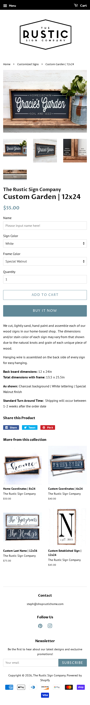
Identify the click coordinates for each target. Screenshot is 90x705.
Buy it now (45, 310)
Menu (12, 6)
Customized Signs (28, 64)
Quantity (9, 272)
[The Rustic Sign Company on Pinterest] (40, 627)
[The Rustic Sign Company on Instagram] (50, 627)
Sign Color (10, 236)
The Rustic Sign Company (49, 675)
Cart (83, 6)
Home (6, 64)
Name (7, 218)
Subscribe (72, 663)
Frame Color (11, 254)
